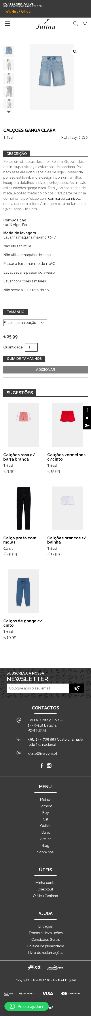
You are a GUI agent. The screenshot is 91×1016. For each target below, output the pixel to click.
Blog (45, 846)
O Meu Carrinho (45, 896)
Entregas (45, 926)
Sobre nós (45, 852)
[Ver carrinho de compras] (85, 23)
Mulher (45, 799)
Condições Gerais (45, 939)
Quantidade (13, 347)
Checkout (45, 889)
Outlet (45, 826)
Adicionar (45, 370)
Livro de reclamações (45, 953)
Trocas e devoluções (45, 933)
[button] (75, 52)
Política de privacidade (45, 946)
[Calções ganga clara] (87, 410)
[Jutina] (45, 24)
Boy (45, 813)
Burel (45, 832)
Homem (45, 806)
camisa (54, 198)
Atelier (45, 839)
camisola (73, 198)
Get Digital (67, 980)
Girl (45, 819)
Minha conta (45, 883)
